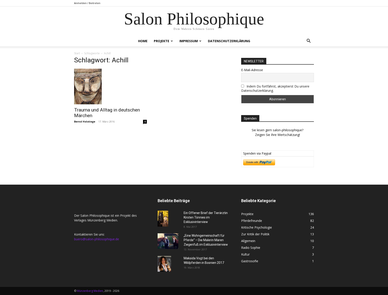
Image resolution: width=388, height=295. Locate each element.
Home (143, 41)
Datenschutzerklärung (229, 41)
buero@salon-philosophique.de (96, 239)
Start (77, 53)
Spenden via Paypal (257, 153)
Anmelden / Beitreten (87, 3)
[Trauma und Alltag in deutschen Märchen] (110, 86)
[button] (308, 41)
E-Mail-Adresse (252, 70)
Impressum (188, 41)
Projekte (161, 41)
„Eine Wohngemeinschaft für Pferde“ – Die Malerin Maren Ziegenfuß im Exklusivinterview (206, 240)
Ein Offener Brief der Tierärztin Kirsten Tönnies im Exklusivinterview (206, 217)
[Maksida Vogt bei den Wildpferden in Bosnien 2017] (164, 264)
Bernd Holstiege (84, 121)
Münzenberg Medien (90, 291)
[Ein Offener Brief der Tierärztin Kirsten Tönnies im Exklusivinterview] (163, 219)
